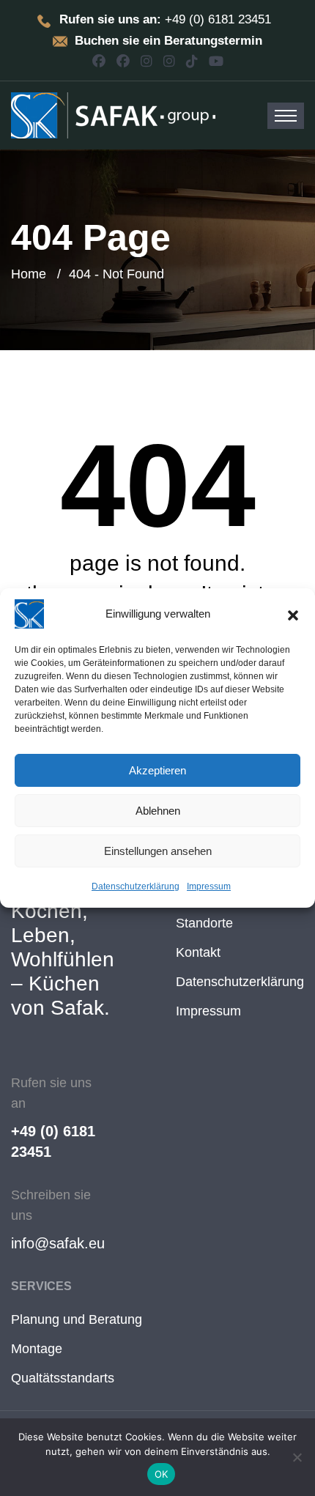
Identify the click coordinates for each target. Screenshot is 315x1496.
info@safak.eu (58, 1243)
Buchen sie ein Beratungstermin (168, 41)
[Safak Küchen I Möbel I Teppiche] (113, 114)
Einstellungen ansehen (158, 851)
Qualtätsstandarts (62, 1378)
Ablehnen (158, 810)
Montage (36, 1348)
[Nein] (296, 1457)
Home (28, 274)
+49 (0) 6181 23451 (53, 1141)
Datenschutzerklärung (135, 886)
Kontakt (198, 952)
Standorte (204, 923)
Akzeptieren (157, 770)
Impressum (209, 886)
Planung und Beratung (76, 1319)
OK (161, 1474)
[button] (293, 614)
